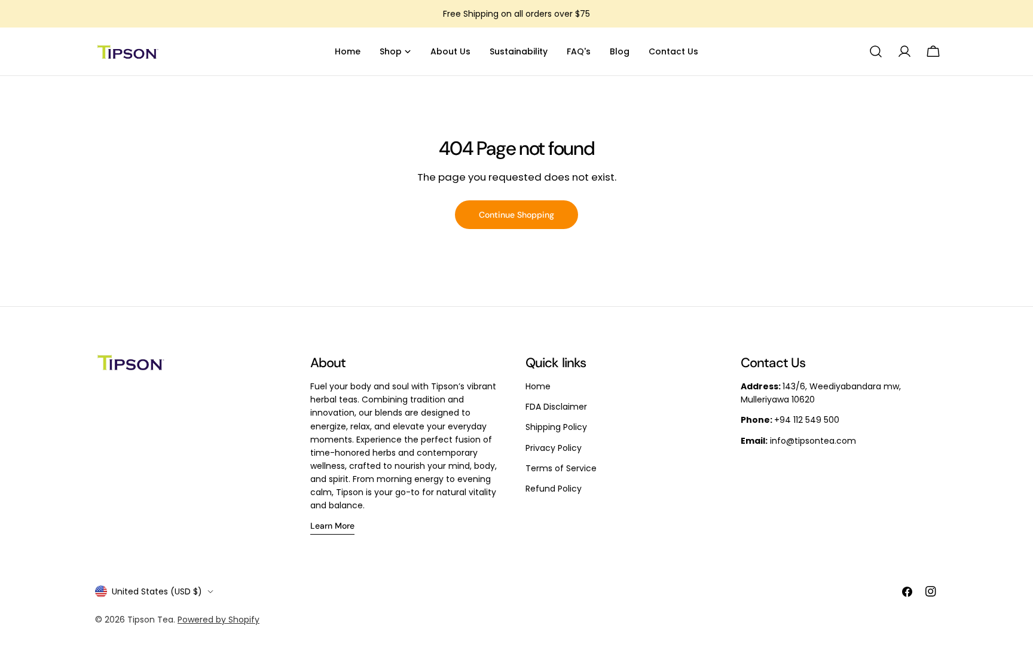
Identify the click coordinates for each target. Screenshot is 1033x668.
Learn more (332, 525)
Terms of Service (561, 468)
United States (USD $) (157, 591)
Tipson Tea (150, 620)
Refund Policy (553, 489)
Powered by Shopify (218, 620)
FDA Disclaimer (556, 407)
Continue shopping (516, 214)
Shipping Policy (556, 427)
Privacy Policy (553, 448)
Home (538, 386)
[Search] (876, 51)
